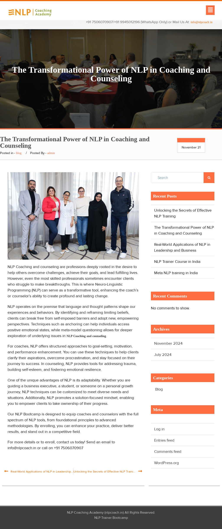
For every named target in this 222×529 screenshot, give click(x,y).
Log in (159, 429)
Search (209, 177)
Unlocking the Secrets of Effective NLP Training (183, 213)
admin (51, 153)
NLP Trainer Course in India (177, 261)
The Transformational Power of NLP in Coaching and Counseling (184, 230)
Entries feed (164, 440)
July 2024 (162, 354)
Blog (159, 389)
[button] (210, 10)
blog (18, 153)
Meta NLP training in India (176, 272)
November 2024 (168, 343)
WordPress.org (166, 462)
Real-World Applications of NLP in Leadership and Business (182, 247)
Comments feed (167, 451)
